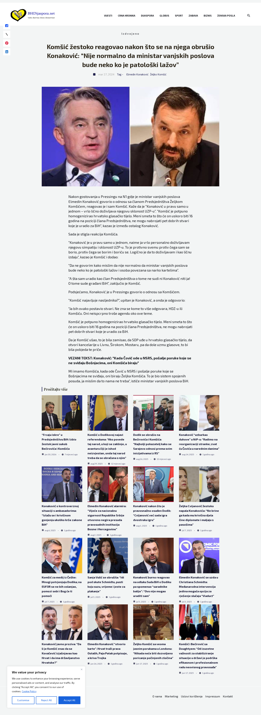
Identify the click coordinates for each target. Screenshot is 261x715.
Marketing (171, 696)
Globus (164, 15)
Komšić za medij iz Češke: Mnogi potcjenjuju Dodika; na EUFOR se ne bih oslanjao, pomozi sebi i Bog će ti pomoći (61, 586)
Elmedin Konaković (137, 74)
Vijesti (108, 15)
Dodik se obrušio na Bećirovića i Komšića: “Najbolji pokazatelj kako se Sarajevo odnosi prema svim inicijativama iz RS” (152, 444)
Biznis (208, 15)
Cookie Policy (29, 691)
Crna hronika (126, 15)
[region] (46, 687)
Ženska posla (226, 15)
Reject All (46, 700)
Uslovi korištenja (191, 696)
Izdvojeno (130, 33)
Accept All (69, 700)
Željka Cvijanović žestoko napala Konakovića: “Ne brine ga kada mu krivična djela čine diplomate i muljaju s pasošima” (199, 515)
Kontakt (228, 696)
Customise (23, 700)
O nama (157, 696)
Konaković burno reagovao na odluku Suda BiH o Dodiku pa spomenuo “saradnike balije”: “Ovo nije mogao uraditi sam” (152, 586)
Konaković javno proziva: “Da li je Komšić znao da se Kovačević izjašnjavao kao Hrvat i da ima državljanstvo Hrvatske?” (61, 653)
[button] (248, 15)
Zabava (193, 15)
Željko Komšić (158, 74)
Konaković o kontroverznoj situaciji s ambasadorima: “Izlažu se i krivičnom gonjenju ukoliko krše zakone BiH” (62, 515)
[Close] (81, 669)
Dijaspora (147, 15)
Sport (179, 15)
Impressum (212, 696)
